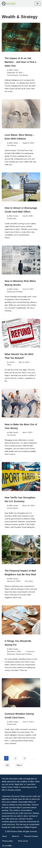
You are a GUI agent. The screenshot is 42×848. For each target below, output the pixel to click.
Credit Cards (11, 218)
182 (7, 765)
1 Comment (29, 651)
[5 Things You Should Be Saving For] (21, 619)
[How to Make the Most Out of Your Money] (21, 403)
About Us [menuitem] (15, 836)
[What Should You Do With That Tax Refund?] (21, 333)
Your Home (29, 581)
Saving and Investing (14, 292)
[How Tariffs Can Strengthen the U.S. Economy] (21, 476)
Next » (19, 765)
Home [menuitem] (4, 836)
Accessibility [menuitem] (7, 846)
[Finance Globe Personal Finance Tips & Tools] (9, 4)
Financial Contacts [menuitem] (31, 836)
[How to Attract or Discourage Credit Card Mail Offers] (21, 186)
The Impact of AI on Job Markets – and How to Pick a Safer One (20, 62)
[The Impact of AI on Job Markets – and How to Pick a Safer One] (21, 37)
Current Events (12, 75)
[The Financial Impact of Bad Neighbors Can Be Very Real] (21, 549)
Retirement (11, 654)
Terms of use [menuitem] (23, 841)
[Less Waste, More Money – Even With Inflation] (21, 113)
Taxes (9, 365)
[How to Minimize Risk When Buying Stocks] (21, 260)
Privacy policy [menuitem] (7, 841)
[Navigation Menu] (37, 4)
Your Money (23, 75)
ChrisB (11, 362)
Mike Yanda (13, 70)
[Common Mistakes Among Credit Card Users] (21, 692)
